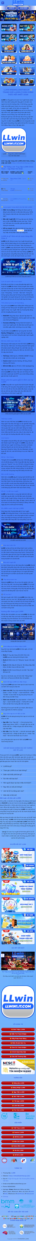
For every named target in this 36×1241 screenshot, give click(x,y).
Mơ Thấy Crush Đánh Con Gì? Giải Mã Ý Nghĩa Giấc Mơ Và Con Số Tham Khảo (18, 972)
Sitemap (5, 1196)
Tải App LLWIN (12, 189)
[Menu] (2, 3)
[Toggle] (1, 766)
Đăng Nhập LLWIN (15, 178)
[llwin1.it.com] (18, 3)
